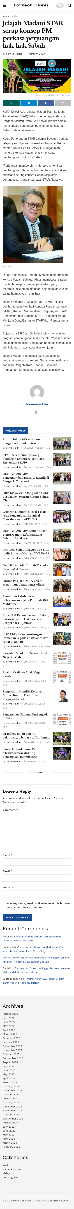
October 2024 (11, 1094)
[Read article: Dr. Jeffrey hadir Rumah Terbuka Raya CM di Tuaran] (62, 569)
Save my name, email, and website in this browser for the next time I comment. (38, 905)
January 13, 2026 (35, 742)
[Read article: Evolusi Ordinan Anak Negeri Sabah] (62, 677)
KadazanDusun (12, 1169)
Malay (15, 16)
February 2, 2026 (36, 704)
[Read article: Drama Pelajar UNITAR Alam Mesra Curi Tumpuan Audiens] (62, 585)
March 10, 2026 (34, 646)
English (7, 1165)
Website (8, 887)
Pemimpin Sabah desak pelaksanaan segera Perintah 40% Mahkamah (25, 600)
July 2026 (9, 1018)
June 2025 (9, 1070)
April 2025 (9, 1078)
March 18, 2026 (34, 589)
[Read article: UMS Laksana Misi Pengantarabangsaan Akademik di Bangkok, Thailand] (62, 478)
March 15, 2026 (34, 627)
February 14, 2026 (36, 661)
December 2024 (12, 1090)
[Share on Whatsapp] (11, 103)
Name (8, 855)
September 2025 (13, 1058)
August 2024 (10, 1098)
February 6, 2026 (36, 681)
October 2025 (11, 1054)
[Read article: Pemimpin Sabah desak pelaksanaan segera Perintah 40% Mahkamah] (62, 601)
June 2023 (9, 1130)
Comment (10, 809)
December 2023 (12, 1106)
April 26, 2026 (34, 543)
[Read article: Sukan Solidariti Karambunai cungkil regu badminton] (62, 443)
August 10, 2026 (35, 467)
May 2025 (8, 1074)
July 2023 (8, 1126)
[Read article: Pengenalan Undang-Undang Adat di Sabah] (62, 719)
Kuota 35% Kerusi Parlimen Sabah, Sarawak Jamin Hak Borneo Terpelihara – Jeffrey (26, 619)
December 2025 (12, 1046)
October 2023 (11, 1114)
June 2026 (9, 1021)
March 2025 (10, 1082)
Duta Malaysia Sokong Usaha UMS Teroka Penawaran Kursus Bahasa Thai (26, 496)
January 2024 (11, 1102)
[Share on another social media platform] (63, 103)
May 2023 (8, 1134)
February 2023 (11, 1146)
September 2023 (13, 1118)
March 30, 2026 (35, 558)
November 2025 (12, 1050)
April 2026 (9, 1030)
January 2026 (11, 1042)
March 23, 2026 (35, 574)
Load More (37, 772)
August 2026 (10, 1013)
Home (6, 16)
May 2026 (9, 1025)
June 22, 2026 (33, 505)
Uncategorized (11, 1177)
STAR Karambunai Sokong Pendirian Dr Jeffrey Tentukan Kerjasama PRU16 (24, 458)
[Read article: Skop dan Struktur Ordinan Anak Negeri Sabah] (62, 657)
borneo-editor (14, 53)
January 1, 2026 (35, 761)
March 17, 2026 (34, 608)
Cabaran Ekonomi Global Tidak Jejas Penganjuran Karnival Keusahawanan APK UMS (24, 515)
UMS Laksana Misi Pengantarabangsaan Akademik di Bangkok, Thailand (26, 477)
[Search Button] (69, 5)
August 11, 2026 (35, 448)
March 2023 (10, 1142)
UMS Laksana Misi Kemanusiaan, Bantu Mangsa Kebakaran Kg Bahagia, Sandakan (25, 534)
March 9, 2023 (37, 53)
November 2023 (12, 1110)
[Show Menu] (4, 5)
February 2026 (11, 1038)
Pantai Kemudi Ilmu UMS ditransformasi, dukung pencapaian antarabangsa (20, 752)
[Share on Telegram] (28, 103)
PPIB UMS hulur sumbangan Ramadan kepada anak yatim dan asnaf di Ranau (25, 637)
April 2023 (9, 1138)
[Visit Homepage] (31, 5)
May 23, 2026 (33, 524)
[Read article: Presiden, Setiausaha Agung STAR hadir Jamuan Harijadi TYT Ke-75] (62, 554)
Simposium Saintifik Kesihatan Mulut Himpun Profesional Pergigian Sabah (23, 695)
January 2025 (11, 1086)
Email (7, 871)
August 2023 (10, 1122)
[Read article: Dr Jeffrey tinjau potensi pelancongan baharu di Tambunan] (62, 738)
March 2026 (10, 1034)
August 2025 (10, 1062)
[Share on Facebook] (46, 103)
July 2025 (8, 1066)
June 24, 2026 (33, 486)
